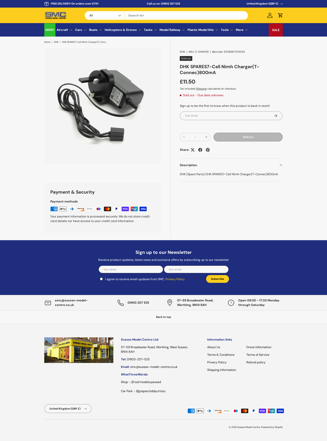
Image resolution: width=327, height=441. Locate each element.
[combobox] (166, 15)
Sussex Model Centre (248, 427)
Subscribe (217, 279)
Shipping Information (221, 370)
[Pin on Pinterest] (208, 150)
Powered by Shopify (272, 427)
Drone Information (258, 347)
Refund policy (255, 362)
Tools (225, 30)
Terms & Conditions (220, 355)
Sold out (248, 137)
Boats (93, 30)
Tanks (148, 30)
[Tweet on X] (192, 150)
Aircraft (62, 30)
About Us (213, 347)
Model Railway (170, 30)
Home (47, 42)
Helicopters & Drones (121, 30)
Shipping (201, 88)
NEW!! (49, 30)
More (240, 30)
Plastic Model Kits (201, 30)
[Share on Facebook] (200, 150)
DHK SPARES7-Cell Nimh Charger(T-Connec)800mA (84, 42)
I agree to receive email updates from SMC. (145, 279)
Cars (78, 30)
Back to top (163, 317)
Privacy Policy (175, 279)
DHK (56, 42)
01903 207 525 (170, 3)
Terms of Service (257, 355)
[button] (280, 15)
